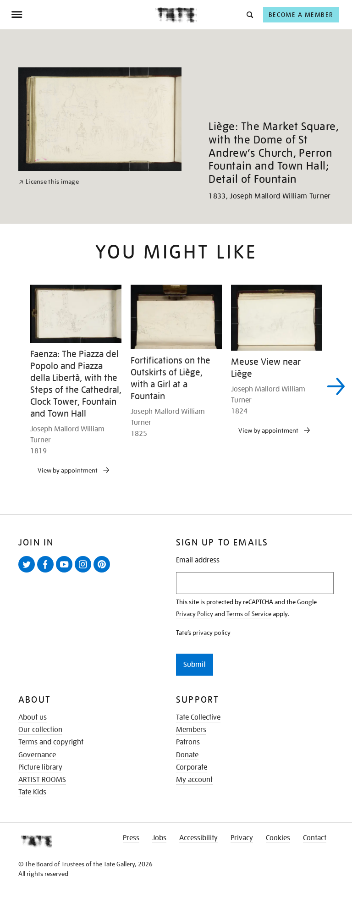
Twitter (28, 572)
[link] (48, 182)
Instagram (84, 572)
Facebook (47, 572)
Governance (37, 755)
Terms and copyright (50, 742)
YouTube (66, 572)
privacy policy (211, 632)
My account (194, 779)
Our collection (40, 729)
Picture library (40, 767)
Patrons (188, 742)
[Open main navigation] (83, 14)
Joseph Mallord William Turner (280, 196)
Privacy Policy (194, 614)
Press (131, 837)
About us (32, 717)
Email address (198, 560)
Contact (314, 837)
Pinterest (103, 572)
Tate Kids (32, 792)
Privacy (242, 837)
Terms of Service (248, 614)
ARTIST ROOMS (42, 779)
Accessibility (198, 837)
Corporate (191, 767)
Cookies (278, 837)
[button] (249, 14)
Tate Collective (198, 717)
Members (191, 729)
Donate (187, 755)
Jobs (159, 837)
